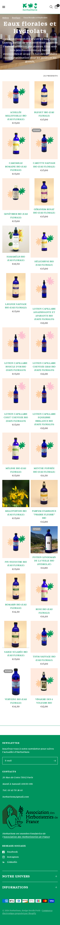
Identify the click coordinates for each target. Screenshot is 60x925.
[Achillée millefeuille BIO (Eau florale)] (15, 94)
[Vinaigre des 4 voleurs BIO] (44, 681)
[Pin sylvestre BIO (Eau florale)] (15, 542)
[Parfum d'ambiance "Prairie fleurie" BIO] (44, 493)
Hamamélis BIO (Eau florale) (16, 258)
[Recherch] (51, 7)
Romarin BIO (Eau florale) (15, 606)
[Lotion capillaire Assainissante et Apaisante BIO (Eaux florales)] (44, 289)
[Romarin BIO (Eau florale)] (15, 587)
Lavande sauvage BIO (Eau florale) (16, 306)
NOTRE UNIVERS (16, 876)
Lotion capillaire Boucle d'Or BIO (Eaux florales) (15, 367)
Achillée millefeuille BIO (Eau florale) (15, 116)
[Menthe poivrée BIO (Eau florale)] (44, 448)
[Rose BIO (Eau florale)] (44, 589)
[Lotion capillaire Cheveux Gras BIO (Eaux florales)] (44, 343)
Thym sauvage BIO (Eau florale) (44, 658)
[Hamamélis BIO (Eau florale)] (15, 239)
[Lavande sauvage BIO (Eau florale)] (15, 286)
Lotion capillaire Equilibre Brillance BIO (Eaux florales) (44, 419)
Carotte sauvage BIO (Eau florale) (44, 165)
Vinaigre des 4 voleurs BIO (44, 701)
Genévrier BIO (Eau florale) (16, 216)
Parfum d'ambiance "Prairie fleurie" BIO (44, 515)
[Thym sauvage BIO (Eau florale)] (44, 637)
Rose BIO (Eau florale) (44, 611)
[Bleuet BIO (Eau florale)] (44, 94)
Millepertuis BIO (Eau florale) (16, 513)
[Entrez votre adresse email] (55, 760)
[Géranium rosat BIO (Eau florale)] (44, 191)
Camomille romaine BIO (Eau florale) (15, 167)
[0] (56, 7)
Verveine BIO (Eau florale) (16, 701)
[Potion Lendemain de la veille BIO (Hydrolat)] (44, 539)
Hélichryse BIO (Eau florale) (44, 263)
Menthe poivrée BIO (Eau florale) (44, 470)
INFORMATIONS (15, 887)
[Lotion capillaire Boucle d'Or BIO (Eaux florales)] (15, 343)
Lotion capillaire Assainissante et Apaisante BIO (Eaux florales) (44, 314)
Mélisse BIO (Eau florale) (16, 470)
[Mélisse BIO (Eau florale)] (15, 448)
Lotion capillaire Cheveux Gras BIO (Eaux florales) (44, 367)
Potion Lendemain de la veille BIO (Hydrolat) (44, 561)
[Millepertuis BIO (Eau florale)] (15, 493)
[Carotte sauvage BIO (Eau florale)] (44, 143)
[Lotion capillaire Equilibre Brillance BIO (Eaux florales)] (44, 394)
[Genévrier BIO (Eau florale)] (15, 194)
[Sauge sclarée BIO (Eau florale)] (15, 634)
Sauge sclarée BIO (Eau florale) (16, 654)
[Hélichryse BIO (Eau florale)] (44, 241)
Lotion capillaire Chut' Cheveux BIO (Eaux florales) (16, 418)
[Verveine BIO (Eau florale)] (15, 681)
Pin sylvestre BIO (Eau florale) (16, 564)
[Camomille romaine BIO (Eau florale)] (15, 143)
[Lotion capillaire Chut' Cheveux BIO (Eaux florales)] (15, 394)
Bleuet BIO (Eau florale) (44, 114)
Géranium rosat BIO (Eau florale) (44, 211)
